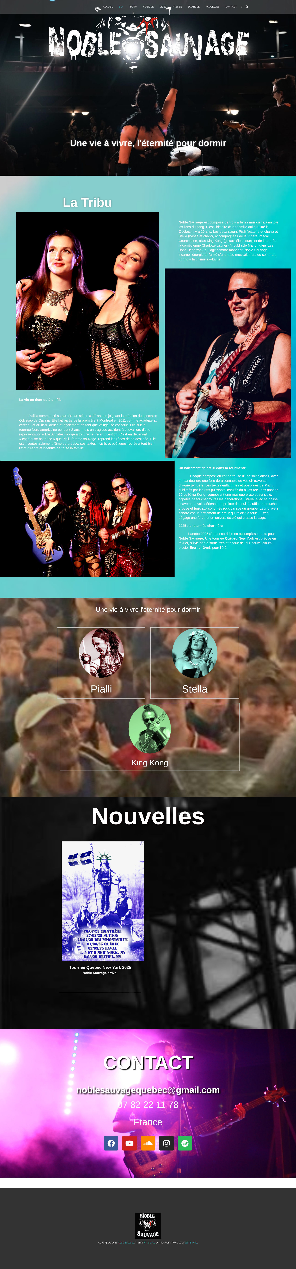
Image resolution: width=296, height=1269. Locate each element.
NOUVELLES (212, 6)
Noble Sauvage (126, 1242)
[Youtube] (129, 1143)
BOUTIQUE (194, 6)
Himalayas (149, 1242)
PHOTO (133, 6)
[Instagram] (166, 1143)
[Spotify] (185, 1143)
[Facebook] (111, 1143)
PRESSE (177, 6)
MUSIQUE (148, 6)
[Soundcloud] (148, 1143)
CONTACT (231, 6)
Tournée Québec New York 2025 (100, 967)
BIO (121, 6)
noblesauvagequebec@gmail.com (148, 1090)
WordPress (191, 1242)
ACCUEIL (108, 6)
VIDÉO (163, 6)
